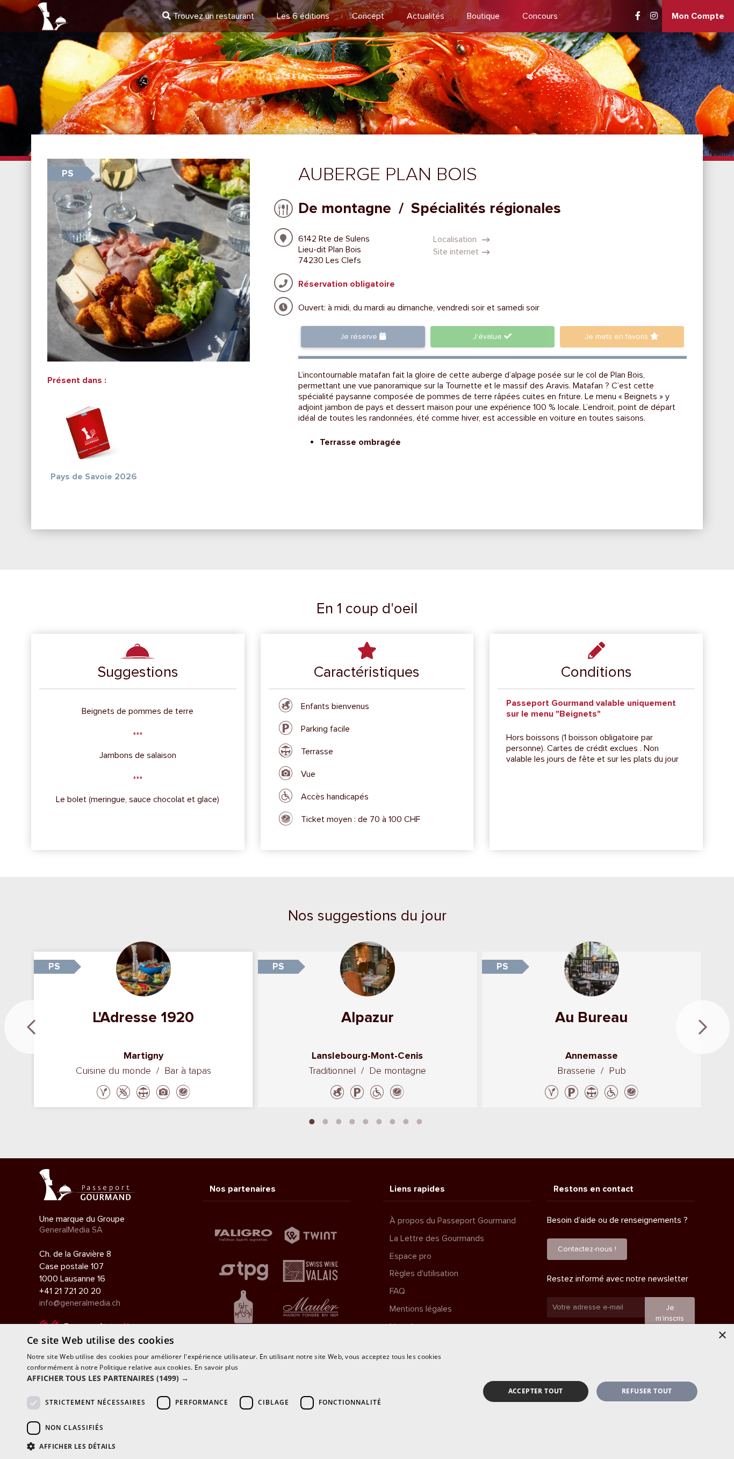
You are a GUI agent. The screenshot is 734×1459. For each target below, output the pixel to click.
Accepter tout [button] (535, 1391)
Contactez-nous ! (587, 1248)
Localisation (456, 239)
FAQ (397, 1291)
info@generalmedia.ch (79, 1303)
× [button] (722, 1335)
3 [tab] (339, 1120)
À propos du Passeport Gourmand (453, 1220)
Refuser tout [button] (647, 1391)
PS (68, 173)
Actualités (425, 16)
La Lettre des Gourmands (437, 1238)
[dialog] (367, 1391)
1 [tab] (312, 1120)
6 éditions (303, 16)
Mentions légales (421, 1309)
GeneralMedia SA (71, 1229)
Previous (31, 1027)
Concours (540, 16)
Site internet (456, 251)
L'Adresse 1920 (143, 1017)
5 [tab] (366, 1120)
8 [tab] (406, 1120)
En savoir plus (216, 1367)
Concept (368, 16)
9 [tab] (419, 1120)
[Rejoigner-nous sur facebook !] (638, 16)
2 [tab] (325, 1120)
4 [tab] (352, 1120)
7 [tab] (392, 1120)
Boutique (483, 16)
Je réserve (359, 336)
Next (703, 1027)
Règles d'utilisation (424, 1273)
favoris (617, 336)
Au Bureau (591, 1017)
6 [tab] (379, 1120)
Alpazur (367, 1017)
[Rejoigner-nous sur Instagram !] (654, 16)
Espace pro (410, 1256)
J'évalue (488, 336)
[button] (246, 1378)
